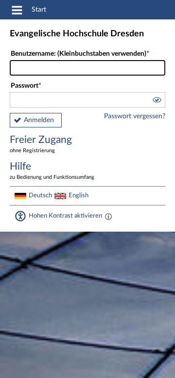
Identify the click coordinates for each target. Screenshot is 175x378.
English (78, 195)
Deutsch (40, 195)
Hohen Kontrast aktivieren (65, 216)
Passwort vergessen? (134, 116)
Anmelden (39, 120)
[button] (156, 101)
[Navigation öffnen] (17, 11)
